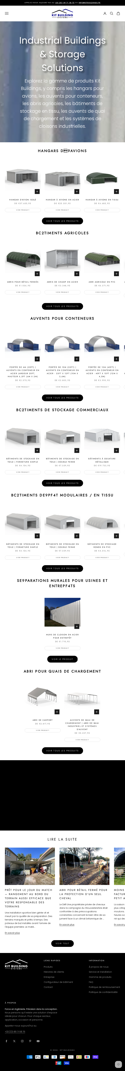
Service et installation (100, 971)
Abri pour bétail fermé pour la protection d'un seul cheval (83, 894)
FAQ (91, 982)
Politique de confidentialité (103, 992)
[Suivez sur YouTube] (38, 1041)
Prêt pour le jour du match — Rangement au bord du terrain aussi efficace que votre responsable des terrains (28, 898)
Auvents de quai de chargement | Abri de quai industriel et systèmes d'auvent (82, 725)
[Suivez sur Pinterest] (30, 1041)
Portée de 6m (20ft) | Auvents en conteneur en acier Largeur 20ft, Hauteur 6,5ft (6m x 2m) (22, 372)
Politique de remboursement (104, 987)
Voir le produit (62, 659)
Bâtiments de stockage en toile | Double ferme (62, 460)
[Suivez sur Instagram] (22, 1041)
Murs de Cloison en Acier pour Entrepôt (62, 636)
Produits (48, 966)
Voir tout (62, 943)
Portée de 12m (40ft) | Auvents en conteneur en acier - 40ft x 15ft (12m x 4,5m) (102, 372)
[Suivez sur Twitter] (14, 1041)
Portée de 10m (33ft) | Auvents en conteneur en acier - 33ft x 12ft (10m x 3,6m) (62, 372)
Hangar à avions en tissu (102, 199)
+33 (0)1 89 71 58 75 (65, 3)
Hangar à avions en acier (62, 199)
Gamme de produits (100, 977)
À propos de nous (99, 966)
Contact (48, 987)
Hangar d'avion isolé (22, 199)
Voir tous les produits (62, 221)
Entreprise (49, 977)
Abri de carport (43, 720)
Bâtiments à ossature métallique (102, 460)
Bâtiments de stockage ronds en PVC (102, 546)
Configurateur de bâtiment (58, 982)
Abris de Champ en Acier (62, 282)
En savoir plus (12, 932)
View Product (22, 210)
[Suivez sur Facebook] (6, 1041)
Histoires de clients (54, 971)
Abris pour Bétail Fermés (23, 282)
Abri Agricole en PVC (102, 282)
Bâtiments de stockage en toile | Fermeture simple (22, 460)
